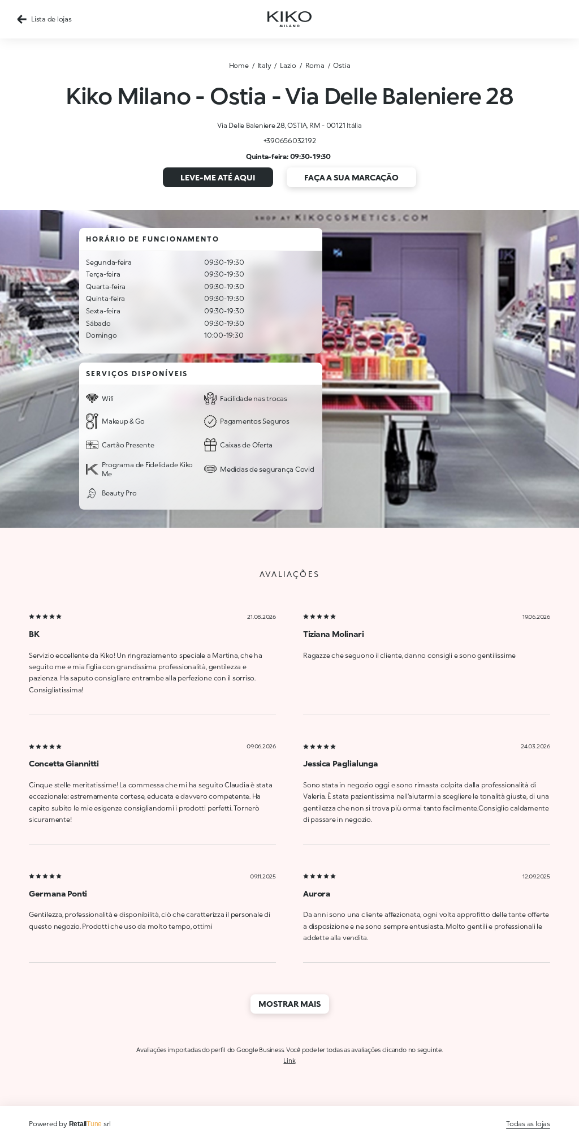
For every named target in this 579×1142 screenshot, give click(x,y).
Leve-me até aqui (217, 177)
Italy (264, 65)
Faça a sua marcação (351, 177)
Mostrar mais (289, 1004)
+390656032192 (289, 140)
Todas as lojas (528, 1123)
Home (239, 65)
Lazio (288, 65)
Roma (315, 65)
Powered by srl (70, 1123)
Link (289, 1060)
